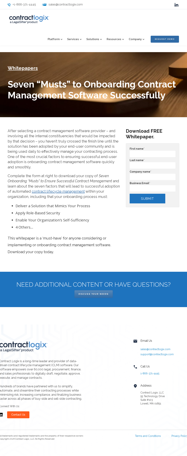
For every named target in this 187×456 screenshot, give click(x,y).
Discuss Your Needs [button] (94, 294)
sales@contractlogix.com (66, 4)
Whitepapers (23, 68)
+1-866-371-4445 (24, 4)
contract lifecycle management (58, 191)
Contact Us (18, 414)
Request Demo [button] (165, 39)
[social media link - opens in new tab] (176, 4)
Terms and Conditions (148, 435)
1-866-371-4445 (149, 373)
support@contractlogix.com (157, 354)
